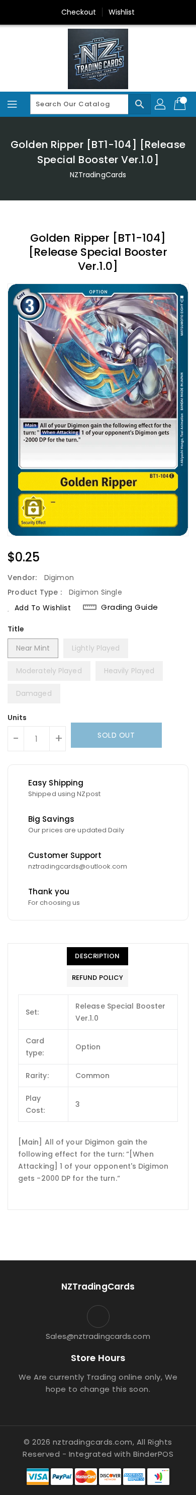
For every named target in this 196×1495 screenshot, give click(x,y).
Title (16, 629)
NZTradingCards (98, 175)
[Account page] (161, 104)
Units (17, 717)
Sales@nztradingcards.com (98, 1336)
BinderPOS (153, 1454)
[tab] (97, 956)
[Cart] (181, 104)
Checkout (78, 12)
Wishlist (122, 12)
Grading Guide (129, 607)
